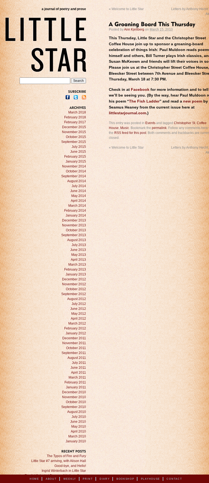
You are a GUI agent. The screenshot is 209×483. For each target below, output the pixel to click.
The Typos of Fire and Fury (66, 456)
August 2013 (76, 240)
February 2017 (75, 122)
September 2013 (73, 235)
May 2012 (78, 314)
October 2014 (76, 171)
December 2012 (74, 279)
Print (88, 479)
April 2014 (78, 201)
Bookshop (125, 479)
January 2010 (76, 441)
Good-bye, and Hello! (70, 466)
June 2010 (78, 422)
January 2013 (76, 274)
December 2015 (74, 127)
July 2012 (79, 304)
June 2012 (78, 309)
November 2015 (74, 132)
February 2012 (75, 328)
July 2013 (79, 245)
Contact (174, 479)
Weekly (69, 479)
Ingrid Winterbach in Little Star (64, 471)
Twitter (76, 97)
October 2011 (76, 348)
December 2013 (74, 220)
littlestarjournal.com (127, 113)
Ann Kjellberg (134, 29)
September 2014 (73, 176)
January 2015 (76, 161)
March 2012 (77, 323)
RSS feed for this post (130, 132)
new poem (192, 101)
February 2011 (75, 382)
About (51, 479)
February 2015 (75, 156)
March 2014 (77, 206)
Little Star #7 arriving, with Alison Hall (58, 461)
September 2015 (73, 142)
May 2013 (78, 255)
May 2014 (78, 196)
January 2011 (76, 387)
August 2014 (76, 181)
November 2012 (74, 284)
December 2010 (74, 392)
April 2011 (78, 372)
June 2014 (78, 191)
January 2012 (76, 333)
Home (34, 479)
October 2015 (76, 137)
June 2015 (78, 152)
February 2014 (75, 210)
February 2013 (75, 269)
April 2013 (78, 260)
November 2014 (74, 166)
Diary (105, 479)
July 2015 (79, 147)
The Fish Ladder (144, 101)
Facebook (140, 90)
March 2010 (77, 436)
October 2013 (76, 230)
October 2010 (76, 402)
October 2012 (76, 289)
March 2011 (77, 377)
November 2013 (74, 225)
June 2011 (78, 368)
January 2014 (76, 215)
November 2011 (74, 343)
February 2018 (75, 117)
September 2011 (74, 353)
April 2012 (78, 318)
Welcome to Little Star (126, 9)
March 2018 (77, 112)
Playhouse (150, 479)
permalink (159, 128)
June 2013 (78, 250)
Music (124, 128)
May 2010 (78, 426)
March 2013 (77, 264)
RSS (84, 97)
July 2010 (79, 417)
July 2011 (79, 363)
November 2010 (74, 397)
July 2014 (79, 186)
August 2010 (76, 412)
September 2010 (73, 407)
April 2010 (78, 431)
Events (150, 123)
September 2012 (73, 294)
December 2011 (74, 338)
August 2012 (76, 299)
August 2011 (76, 358)
